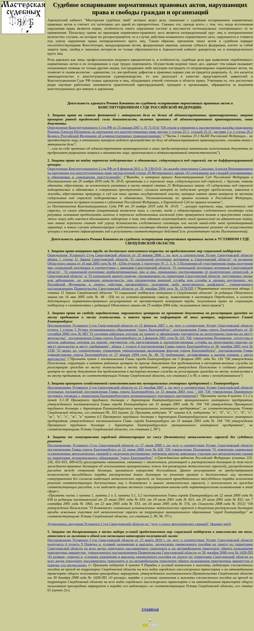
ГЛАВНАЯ (150, 610)
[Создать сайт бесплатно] (150, 626)
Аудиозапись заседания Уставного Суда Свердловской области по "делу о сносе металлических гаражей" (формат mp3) (139, 524)
